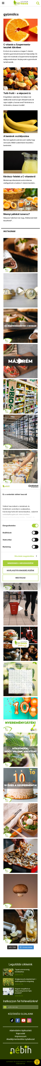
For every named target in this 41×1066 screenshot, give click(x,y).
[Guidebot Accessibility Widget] (37, 1062)
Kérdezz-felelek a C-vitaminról (19, 176)
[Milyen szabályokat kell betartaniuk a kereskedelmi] (20, 432)
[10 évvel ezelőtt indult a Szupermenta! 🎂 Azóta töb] (20, 750)
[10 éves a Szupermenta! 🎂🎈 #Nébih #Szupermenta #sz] (20, 785)
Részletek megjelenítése (24, 556)
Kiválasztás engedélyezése (20, 570)
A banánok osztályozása (16, 136)
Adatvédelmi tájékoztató (21, 1030)
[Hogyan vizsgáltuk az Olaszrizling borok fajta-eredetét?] (8, 991)
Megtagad (20, 578)
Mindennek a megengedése (20, 563)
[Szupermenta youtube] (23, 1022)
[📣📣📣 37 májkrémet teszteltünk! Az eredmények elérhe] (20, 326)
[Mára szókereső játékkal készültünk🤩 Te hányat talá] (20, 679)
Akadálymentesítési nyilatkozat (20, 1039)
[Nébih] (20, 1050)
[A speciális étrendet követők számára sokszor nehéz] (20, 396)
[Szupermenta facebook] (17, 1022)
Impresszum (20, 1036)
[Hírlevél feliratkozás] (20, 1007)
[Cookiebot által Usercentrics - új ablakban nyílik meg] (28, 486)
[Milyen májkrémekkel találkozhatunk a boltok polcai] (20, 255)
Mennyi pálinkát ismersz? (16, 214)
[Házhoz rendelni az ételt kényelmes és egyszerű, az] (20, 856)
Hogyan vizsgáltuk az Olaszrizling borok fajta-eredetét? (23, 991)
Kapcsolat (20, 1033)
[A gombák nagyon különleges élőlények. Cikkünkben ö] (20, 891)
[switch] (35, 533)
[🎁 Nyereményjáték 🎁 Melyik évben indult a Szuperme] (20, 714)
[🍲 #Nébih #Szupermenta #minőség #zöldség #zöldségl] (20, 820)
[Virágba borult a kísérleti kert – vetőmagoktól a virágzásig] (8, 981)
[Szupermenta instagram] (28, 1022)
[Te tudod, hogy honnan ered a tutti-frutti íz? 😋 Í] (20, 926)
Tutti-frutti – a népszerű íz (17, 93)
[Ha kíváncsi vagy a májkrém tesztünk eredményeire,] (20, 290)
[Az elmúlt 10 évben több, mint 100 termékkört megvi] (20, 644)
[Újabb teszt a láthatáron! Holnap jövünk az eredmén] (20, 361)
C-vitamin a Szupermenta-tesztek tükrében (17, 46)
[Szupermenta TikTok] (12, 1022)
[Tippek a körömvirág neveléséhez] (8, 972)
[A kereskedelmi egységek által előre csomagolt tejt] (20, 467)
